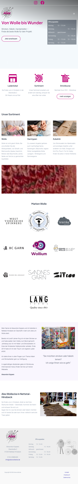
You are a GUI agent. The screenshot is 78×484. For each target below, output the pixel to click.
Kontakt (67, 472)
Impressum (67, 475)
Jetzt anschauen (11, 39)
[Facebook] (42, 2)
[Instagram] (35, 2)
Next (74, 403)
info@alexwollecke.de (12, 460)
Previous (42, 403)
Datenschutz (66, 477)
